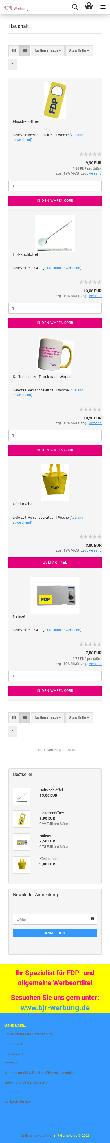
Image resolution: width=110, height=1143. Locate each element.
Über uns (11, 1092)
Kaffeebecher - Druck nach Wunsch (43, 376)
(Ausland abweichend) (64, 268)
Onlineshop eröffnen (37, 1135)
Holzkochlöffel (25, 254)
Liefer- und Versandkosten (25, 1082)
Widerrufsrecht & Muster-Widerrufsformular (39, 1073)
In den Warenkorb (55, 201)
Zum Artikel (55, 563)
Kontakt (10, 1063)
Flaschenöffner (26, 121)
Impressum (13, 1053)
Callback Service (17, 1101)
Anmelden (55, 933)
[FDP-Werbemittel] (14, 7)
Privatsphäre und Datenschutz (28, 1034)
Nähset (19, 616)
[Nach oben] (15, 1134)
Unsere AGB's (15, 1044)
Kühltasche (22, 504)
